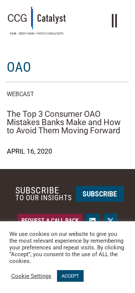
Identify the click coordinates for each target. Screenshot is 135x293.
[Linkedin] (93, 221)
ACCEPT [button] (70, 276)
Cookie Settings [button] (31, 276)
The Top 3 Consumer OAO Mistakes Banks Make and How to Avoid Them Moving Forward (64, 122)
